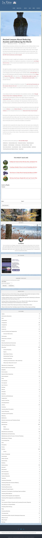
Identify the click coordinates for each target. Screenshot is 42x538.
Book (25, 8)
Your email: (4, 281)
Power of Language (6, 454)
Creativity (4, 329)
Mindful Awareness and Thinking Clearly (11, 420)
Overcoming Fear (5, 440)
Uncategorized (5, 513)
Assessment (4, 320)
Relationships (5, 465)
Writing (3, 522)
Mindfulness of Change (7, 438)
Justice (3, 404)
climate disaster (17, 109)
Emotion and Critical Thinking (8, 367)
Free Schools (4, 380)
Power (5, 451)
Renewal (3, 467)
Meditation (4, 417)
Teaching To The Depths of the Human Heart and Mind (13, 491)
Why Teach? (4, 519)
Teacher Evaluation (8, 358)
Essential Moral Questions (7, 374)
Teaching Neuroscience (7, 486)
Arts (3, 318)
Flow (3, 378)
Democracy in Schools (6, 338)
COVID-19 (4, 327)
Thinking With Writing (7, 506)
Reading (3, 462)
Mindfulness (11, 43)
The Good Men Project (23, 140)
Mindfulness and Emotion (7, 431)
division (18, 77)
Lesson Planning (5, 411)
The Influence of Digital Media (8, 504)
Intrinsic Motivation (8, 333)
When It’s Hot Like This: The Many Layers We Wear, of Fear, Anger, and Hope (18, 306)
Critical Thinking (7, 349)
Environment (4, 371)
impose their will (8, 76)
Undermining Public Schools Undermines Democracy (13, 515)
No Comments (22, 43)
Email (22, 201)
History (3, 389)
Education (4, 347)
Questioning (4, 460)
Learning (4, 407)
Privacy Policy (19, 532)
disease (8, 109)
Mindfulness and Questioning (8, 433)
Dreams (3, 340)
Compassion (4, 322)
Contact (38, 8)
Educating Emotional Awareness (9, 342)
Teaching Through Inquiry (7, 489)
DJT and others (33, 72)
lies (13, 77)
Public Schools (5, 458)
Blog (30, 8)
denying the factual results (28, 77)
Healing (3, 387)
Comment (3, 186)
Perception (4, 444)
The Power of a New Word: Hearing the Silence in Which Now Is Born (17, 304)
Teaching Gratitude (6, 484)
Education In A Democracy (7, 365)
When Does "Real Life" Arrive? (10, 362)
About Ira (19, 8)
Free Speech (4, 382)
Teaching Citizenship (6, 480)
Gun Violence (5, 385)
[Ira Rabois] (9, 2)
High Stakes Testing (8, 354)
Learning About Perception (8, 409)
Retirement (4, 469)
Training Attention (6, 511)
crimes (36, 74)
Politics (15, 43)
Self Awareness (5, 471)
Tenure (3, 500)
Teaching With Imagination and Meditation (11, 497)
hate (11, 77)
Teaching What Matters (7, 493)
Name (2, 201)
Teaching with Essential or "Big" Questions (13, 360)
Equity (5, 351)
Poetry (3, 447)
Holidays (4, 391)
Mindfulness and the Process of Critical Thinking (12, 436)
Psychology (4, 456)
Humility (4, 393)
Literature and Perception (7, 413)
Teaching (4, 478)
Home (14, 8)
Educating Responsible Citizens (8, 345)
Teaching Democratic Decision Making (10, 482)
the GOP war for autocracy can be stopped (12, 54)
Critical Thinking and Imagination (9, 331)
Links (34, 8)
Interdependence (5, 402)
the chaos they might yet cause (29, 76)
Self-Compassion (5, 473)
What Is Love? (5, 517)
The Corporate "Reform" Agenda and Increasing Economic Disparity (16, 502)
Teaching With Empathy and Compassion (11, 495)
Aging (3, 313)
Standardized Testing (8, 356)
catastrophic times (7, 99)
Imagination (4, 398)
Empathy (4, 369)
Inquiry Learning (5, 400)
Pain (3, 442)
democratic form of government (30, 110)
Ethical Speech (5, 376)
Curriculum (4, 336)
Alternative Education (6, 316)
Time (3, 508)
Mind (5, 426)
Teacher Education (6, 476)
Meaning (4, 415)
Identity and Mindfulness (7, 396)
